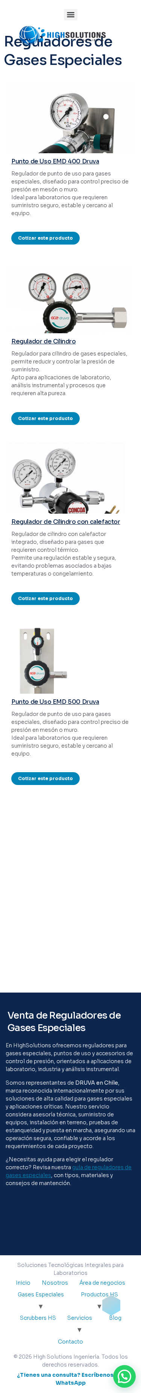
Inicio (23, 1282)
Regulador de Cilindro (43, 341)
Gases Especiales (41, 1294)
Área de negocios (102, 1282)
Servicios (79, 1317)
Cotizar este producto (45, 238)
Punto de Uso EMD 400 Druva (55, 161)
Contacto (70, 1341)
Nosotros (55, 1282)
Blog (115, 1317)
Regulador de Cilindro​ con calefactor (65, 522)
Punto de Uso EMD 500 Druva (55, 702)
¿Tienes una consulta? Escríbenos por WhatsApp (70, 1378)
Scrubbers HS (38, 1317)
